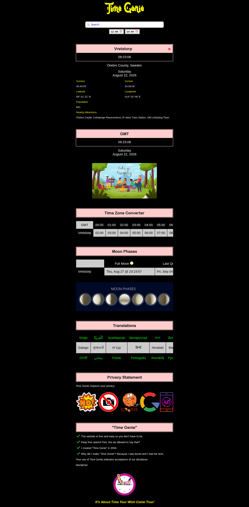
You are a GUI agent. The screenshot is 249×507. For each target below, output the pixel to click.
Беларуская (138, 338)
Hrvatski (158, 347)
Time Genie (124, 8)
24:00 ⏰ (132, 32)
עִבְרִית (116, 347)
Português (138, 358)
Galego (83, 347)
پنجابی (98, 358)
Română (157, 358)
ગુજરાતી (98, 347)
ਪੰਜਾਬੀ (83, 358)
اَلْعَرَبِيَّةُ (98, 338)
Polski (116, 358)
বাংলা (157, 337)
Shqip (83, 338)
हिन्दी (138, 347)
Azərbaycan (116, 338)
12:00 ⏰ (116, 32)
